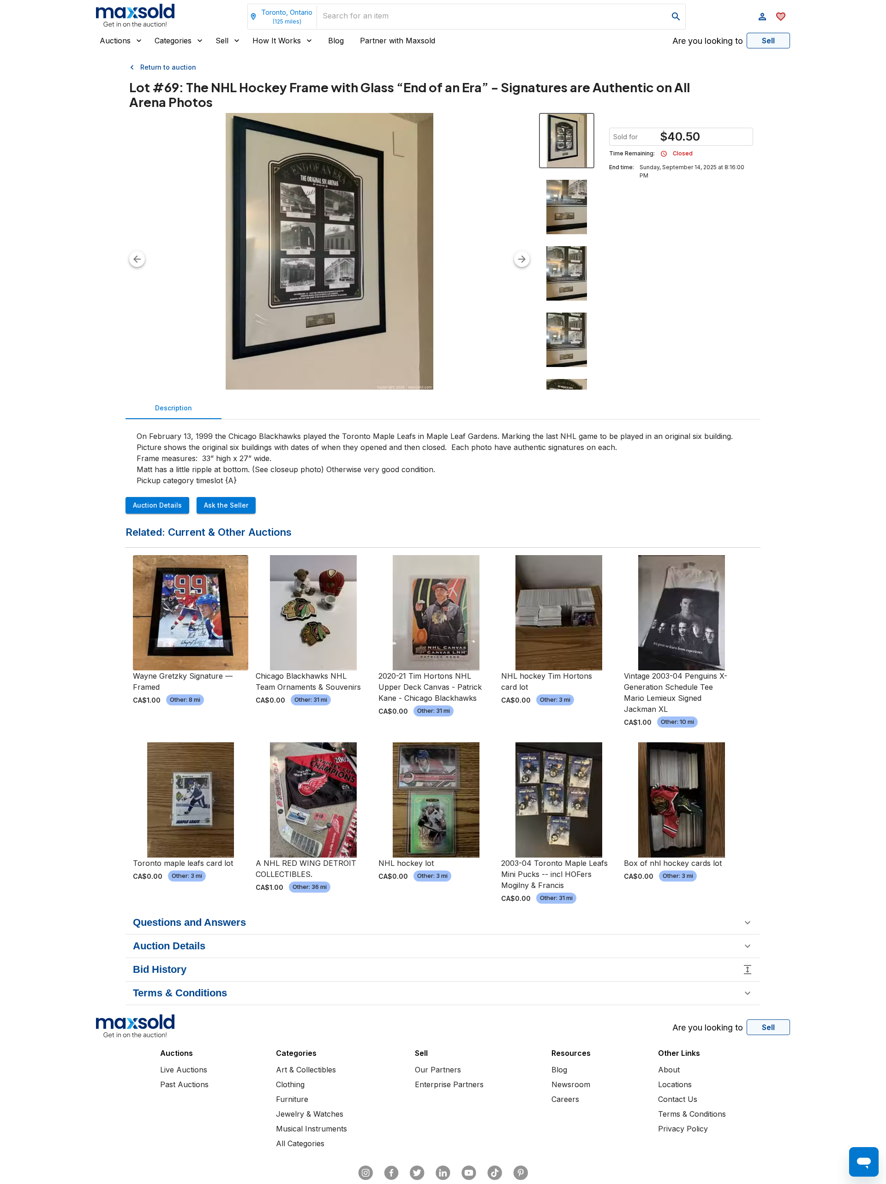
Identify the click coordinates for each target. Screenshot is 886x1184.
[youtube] (469, 1173)
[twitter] (417, 1173)
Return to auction (168, 67)
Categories (173, 40)
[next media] (522, 259)
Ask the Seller (226, 505)
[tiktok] (495, 1173)
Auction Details (157, 505)
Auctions (115, 40)
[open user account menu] (762, 17)
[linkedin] (443, 1173)
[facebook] (391, 1173)
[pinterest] (520, 1173)
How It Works (276, 40)
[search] (676, 16)
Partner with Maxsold (397, 40)
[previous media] (137, 259)
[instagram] (365, 1173)
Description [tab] (173, 408)
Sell (222, 40)
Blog (336, 40)
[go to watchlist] (781, 17)
